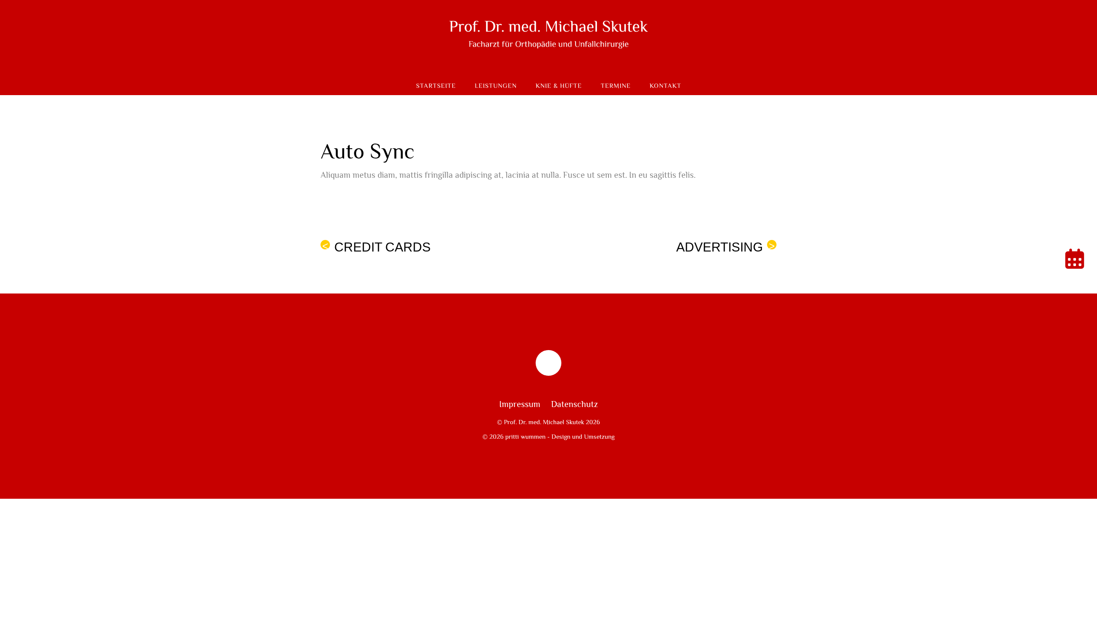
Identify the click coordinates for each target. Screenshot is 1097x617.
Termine (616, 86)
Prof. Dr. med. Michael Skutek (544, 422)
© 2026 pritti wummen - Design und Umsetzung (548, 436)
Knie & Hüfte (559, 86)
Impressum (519, 404)
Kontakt (665, 86)
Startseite (436, 86)
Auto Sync (367, 152)
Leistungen (496, 86)
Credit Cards (376, 247)
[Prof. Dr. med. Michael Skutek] (548, 62)
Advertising (725, 247)
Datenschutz (574, 404)
